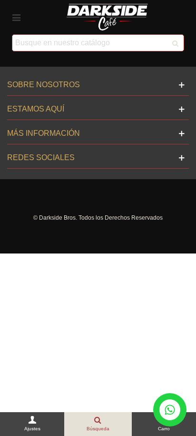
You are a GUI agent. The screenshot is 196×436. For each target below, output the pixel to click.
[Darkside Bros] (107, 17)
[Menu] (16, 17)
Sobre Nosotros (43, 85)
